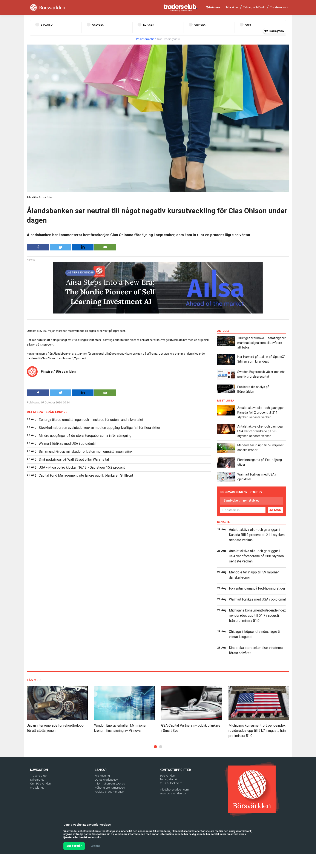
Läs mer (95, 845)
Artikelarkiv (37, 787)
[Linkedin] (83, 247)
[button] (155, 746)
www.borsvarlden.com (174, 793)
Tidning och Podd (254, 7)
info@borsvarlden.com (174, 789)
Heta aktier (232, 7)
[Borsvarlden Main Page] (47, 7)
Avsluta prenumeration (109, 791)
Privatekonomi (279, 7)
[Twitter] (60, 247)
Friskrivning (102, 775)
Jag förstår (74, 845)
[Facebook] (38, 247)
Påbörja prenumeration (110, 787)
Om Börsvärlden (40, 783)
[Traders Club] (180, 7)
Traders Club (38, 775)
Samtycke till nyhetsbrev (241, 500)
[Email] (105, 247)
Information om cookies (110, 783)
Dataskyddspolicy (106, 779)
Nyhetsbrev (213, 7)
